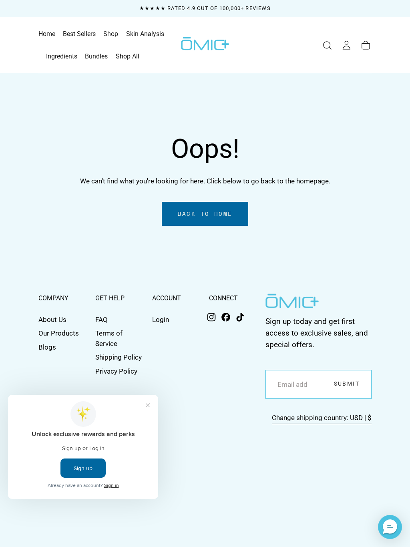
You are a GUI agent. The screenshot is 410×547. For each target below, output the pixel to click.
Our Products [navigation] (58, 333)
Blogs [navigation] (47, 347)
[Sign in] (346, 45)
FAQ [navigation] (101, 320)
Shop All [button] (127, 56)
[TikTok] (240, 317)
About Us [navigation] (52, 320)
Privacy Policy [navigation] (116, 371)
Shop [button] (110, 34)
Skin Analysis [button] (145, 34)
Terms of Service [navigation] (109, 338)
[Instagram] (211, 317)
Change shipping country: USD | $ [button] (322, 418)
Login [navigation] (160, 320)
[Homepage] (205, 45)
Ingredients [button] (61, 56)
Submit (347, 383)
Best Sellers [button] (79, 34)
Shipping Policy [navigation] (118, 357)
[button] (327, 45)
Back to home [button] (205, 213)
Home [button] (46, 34)
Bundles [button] (96, 56)
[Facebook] (226, 317)
